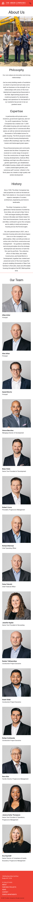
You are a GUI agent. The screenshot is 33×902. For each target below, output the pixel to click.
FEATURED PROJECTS (9, 887)
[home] (14, 3)
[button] (30, 3)
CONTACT (5, 892)
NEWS (4, 889)
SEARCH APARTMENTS (9, 894)
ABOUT (4, 885)
